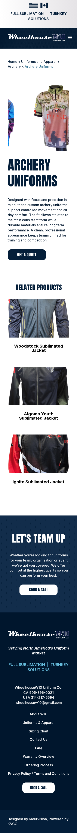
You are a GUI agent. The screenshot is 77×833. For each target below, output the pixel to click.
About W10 (38, 714)
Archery (14, 66)
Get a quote (27, 254)
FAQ (38, 748)
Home (12, 61)
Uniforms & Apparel (38, 722)
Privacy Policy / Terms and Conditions (38, 773)
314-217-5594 (42, 697)
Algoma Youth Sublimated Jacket (38, 416)
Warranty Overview (38, 756)
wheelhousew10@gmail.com (38, 702)
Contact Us (38, 739)
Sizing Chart (38, 731)
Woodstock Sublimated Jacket (38, 348)
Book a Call (38, 590)
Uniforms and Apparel (38, 61)
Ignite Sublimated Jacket (38, 481)
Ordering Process (38, 765)
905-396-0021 (41, 692)
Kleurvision (38, 819)
